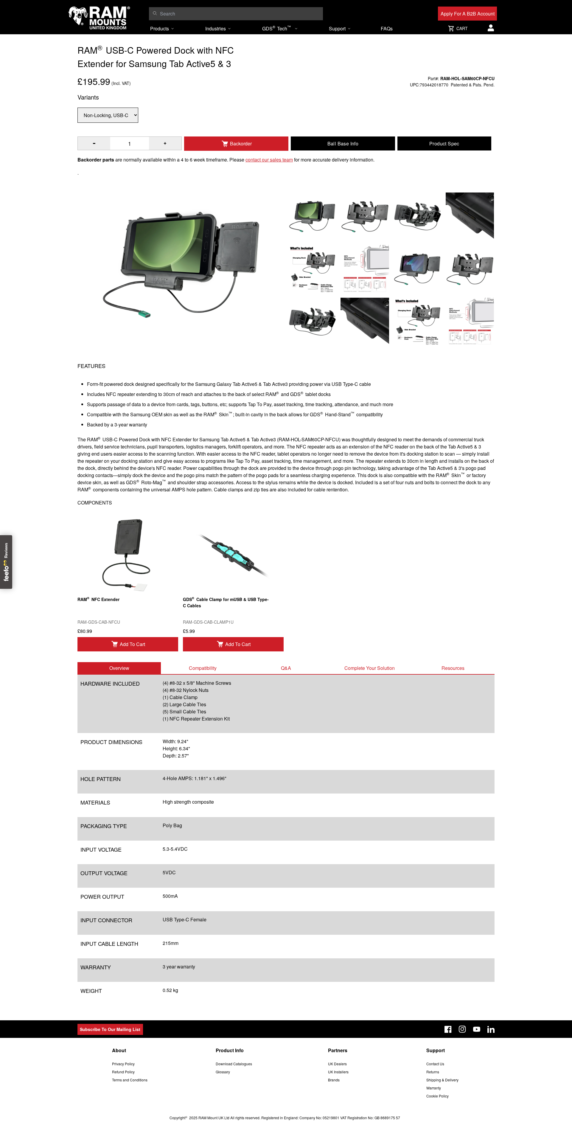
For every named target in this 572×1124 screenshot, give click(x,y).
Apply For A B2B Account (468, 13)
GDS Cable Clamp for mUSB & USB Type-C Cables (226, 602)
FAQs (387, 28)
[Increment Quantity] (94, 143)
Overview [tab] (119, 668)
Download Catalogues (234, 1063)
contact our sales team (269, 159)
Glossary (223, 1071)
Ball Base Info (343, 143)
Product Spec (444, 143)
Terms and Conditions (129, 1079)
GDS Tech (276, 28)
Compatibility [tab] (203, 668)
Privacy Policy (123, 1063)
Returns (432, 1071)
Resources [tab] (453, 668)
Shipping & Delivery (442, 1079)
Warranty (433, 1087)
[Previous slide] (66, 562)
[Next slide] (506, 562)
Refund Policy (123, 1071)
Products (159, 28)
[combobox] (240, 13)
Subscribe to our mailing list (110, 1029)
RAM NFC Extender (98, 599)
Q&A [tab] (286, 668)
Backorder (241, 143)
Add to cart (132, 644)
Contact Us (435, 1063)
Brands (334, 1079)
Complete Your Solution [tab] (369, 668)
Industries (215, 28)
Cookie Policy (437, 1095)
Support (337, 28)
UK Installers (338, 1071)
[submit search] (155, 13)
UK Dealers (337, 1063)
